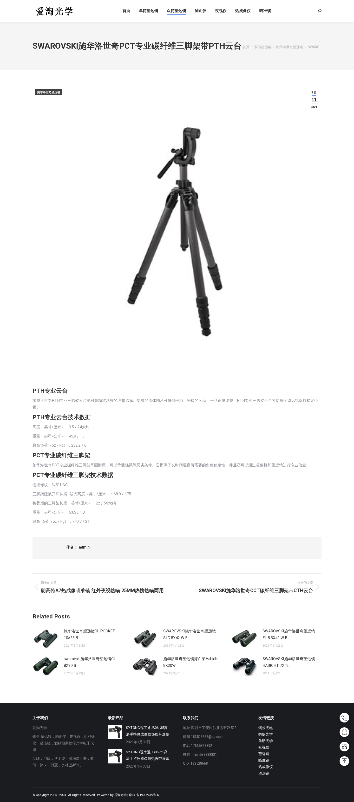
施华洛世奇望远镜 (48, 92)
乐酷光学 (265, 741)
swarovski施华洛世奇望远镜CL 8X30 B (90, 662)
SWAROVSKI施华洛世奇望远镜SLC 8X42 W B (189, 634)
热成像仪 (265, 767)
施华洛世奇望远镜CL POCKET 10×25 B (89, 634)
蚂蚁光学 (265, 734)
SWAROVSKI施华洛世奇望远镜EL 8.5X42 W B (288, 634)
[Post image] (46, 638)
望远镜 (263, 754)
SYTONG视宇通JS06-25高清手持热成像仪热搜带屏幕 (147, 755)
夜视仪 (263, 747)
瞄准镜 (263, 760)
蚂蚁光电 (265, 728)
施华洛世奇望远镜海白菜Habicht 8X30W (191, 662)
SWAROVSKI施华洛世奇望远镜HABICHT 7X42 (288, 662)
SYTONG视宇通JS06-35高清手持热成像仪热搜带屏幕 (147, 731)
